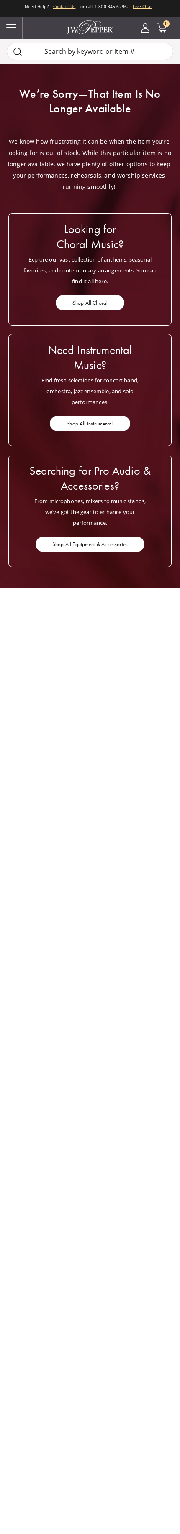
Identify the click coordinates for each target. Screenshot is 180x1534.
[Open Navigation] (11, 28)
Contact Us (64, 6)
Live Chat (142, 6)
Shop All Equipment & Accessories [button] (90, 544)
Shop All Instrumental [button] (90, 423)
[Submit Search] (17, 51)
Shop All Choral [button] (90, 302)
